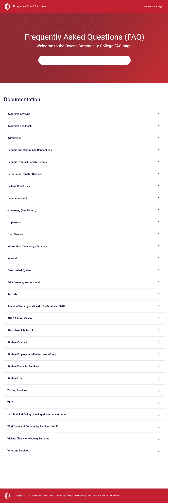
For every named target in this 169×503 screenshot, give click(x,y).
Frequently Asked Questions (30, 6)
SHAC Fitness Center (19, 318)
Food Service (15, 234)
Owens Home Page (153, 6)
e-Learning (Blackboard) (21, 210)
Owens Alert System (19, 270)
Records (12, 294)
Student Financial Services (23, 366)
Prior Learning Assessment (23, 282)
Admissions (14, 138)
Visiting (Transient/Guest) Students (28, 438)
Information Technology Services (27, 246)
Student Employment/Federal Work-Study (32, 354)
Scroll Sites (92, 495)
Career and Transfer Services (24, 174)
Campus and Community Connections (29, 150)
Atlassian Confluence (109, 495)
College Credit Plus (18, 186)
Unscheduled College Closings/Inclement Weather (37, 414)
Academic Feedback (19, 126)
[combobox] (84, 60)
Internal (12, 258)
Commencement (17, 198)
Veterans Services (18, 450)
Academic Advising (18, 114)
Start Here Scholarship (20, 330)
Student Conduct (17, 342)
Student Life (14, 378)
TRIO (10, 402)
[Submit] (43, 60)
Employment (14, 222)
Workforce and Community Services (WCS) (32, 426)
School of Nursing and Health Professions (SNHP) (37, 306)
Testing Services (17, 390)
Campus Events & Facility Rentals (27, 162)
